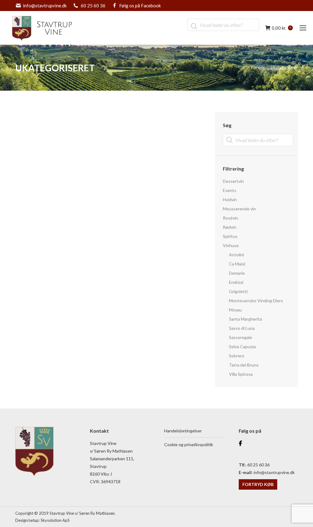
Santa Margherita (245, 319)
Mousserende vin (239, 208)
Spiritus (230, 236)
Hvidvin (230, 199)
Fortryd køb (258, 484)
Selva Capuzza (242, 346)
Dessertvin (233, 181)
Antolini (236, 254)
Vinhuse (231, 245)
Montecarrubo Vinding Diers (256, 300)
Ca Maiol (237, 263)
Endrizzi (236, 282)
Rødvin (229, 227)
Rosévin (230, 217)
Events (229, 190)
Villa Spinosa (241, 374)
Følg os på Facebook (140, 5)
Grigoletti (238, 291)
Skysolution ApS (55, 520)
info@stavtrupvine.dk (45, 5)
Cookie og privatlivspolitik (188, 444)
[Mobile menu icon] (303, 28)
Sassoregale (240, 337)
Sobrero (236, 355)
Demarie (237, 273)
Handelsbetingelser (183, 430)
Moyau (235, 309)
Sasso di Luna (242, 328)
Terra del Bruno (244, 364)
